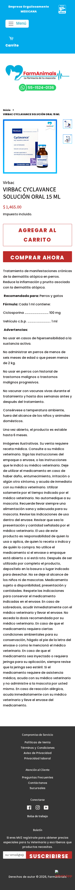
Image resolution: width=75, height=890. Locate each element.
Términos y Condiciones (38, 748)
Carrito (12, 45)
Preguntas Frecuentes (37, 777)
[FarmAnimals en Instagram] (37, 808)
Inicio (7, 110)
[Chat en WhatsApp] (63, 878)
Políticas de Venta (38, 742)
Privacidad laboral (37, 758)
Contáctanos (37, 783)
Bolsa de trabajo (37, 816)
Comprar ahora (37, 257)
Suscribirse (49, 856)
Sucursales (37, 788)
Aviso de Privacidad (38, 753)
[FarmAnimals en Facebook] (29, 808)
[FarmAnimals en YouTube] (46, 808)
